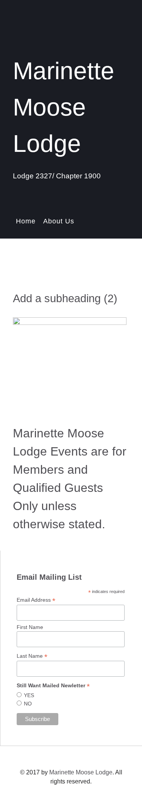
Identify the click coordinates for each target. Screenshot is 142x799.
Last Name (32, 656)
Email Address (36, 600)
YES (29, 695)
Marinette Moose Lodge (80, 772)
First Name (30, 627)
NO (28, 704)
